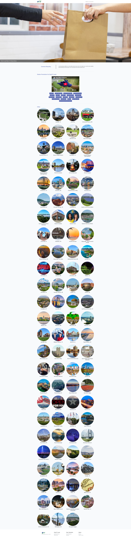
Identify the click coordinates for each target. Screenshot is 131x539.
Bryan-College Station (58, 93)
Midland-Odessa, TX (70, 95)
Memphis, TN (63, 95)
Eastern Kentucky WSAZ (77, 93)
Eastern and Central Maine (68, 93)
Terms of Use (81, 535)
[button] (10, 32)
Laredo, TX (57, 95)
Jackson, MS (52, 95)
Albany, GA (51, 93)
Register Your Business (89, 1)
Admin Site (56, 535)
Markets (67, 535)
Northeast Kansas (78, 95)
